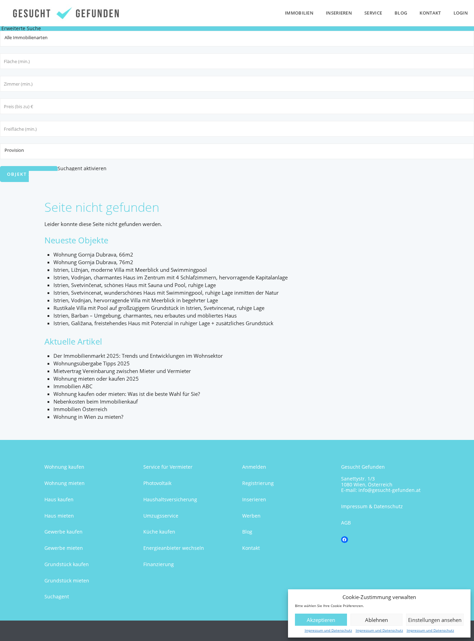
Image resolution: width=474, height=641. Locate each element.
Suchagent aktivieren (82, 168)
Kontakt (430, 13)
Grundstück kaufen (66, 564)
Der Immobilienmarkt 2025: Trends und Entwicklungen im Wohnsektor (138, 355)
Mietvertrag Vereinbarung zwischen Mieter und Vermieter (122, 370)
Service (373, 13)
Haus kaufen (59, 499)
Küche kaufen (159, 531)
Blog (401, 13)
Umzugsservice (160, 515)
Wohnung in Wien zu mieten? (88, 416)
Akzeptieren (321, 619)
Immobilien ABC (72, 386)
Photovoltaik (157, 483)
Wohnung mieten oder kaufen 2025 (96, 378)
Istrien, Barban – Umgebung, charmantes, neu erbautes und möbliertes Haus (145, 315)
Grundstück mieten (66, 580)
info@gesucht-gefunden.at (389, 490)
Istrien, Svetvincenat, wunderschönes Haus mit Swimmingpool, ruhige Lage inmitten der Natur (166, 292)
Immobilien (299, 13)
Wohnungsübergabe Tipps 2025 (91, 363)
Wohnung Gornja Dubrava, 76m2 (93, 262)
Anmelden (254, 467)
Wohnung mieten (64, 483)
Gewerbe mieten (63, 548)
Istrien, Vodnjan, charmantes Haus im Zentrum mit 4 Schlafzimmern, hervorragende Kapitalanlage (170, 277)
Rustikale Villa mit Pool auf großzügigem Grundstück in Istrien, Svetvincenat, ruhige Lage (158, 307)
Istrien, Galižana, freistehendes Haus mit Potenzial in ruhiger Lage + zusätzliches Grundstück (163, 323)
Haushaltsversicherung (170, 499)
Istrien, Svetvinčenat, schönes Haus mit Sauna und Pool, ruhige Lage (134, 284)
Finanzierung (158, 564)
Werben (251, 515)
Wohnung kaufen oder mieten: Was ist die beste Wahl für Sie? (126, 393)
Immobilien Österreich (80, 409)
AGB (346, 522)
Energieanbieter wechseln (173, 548)
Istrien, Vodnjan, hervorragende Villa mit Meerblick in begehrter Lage (135, 300)
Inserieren (339, 13)
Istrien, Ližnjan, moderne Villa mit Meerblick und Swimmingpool (130, 269)
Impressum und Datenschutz (328, 630)
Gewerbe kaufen (63, 531)
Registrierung (258, 483)
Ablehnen (376, 619)
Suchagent (56, 596)
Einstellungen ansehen (435, 619)
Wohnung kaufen (64, 467)
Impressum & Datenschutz (372, 506)
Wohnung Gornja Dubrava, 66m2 (93, 254)
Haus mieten (59, 515)
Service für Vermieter (168, 467)
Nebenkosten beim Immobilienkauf (95, 401)
